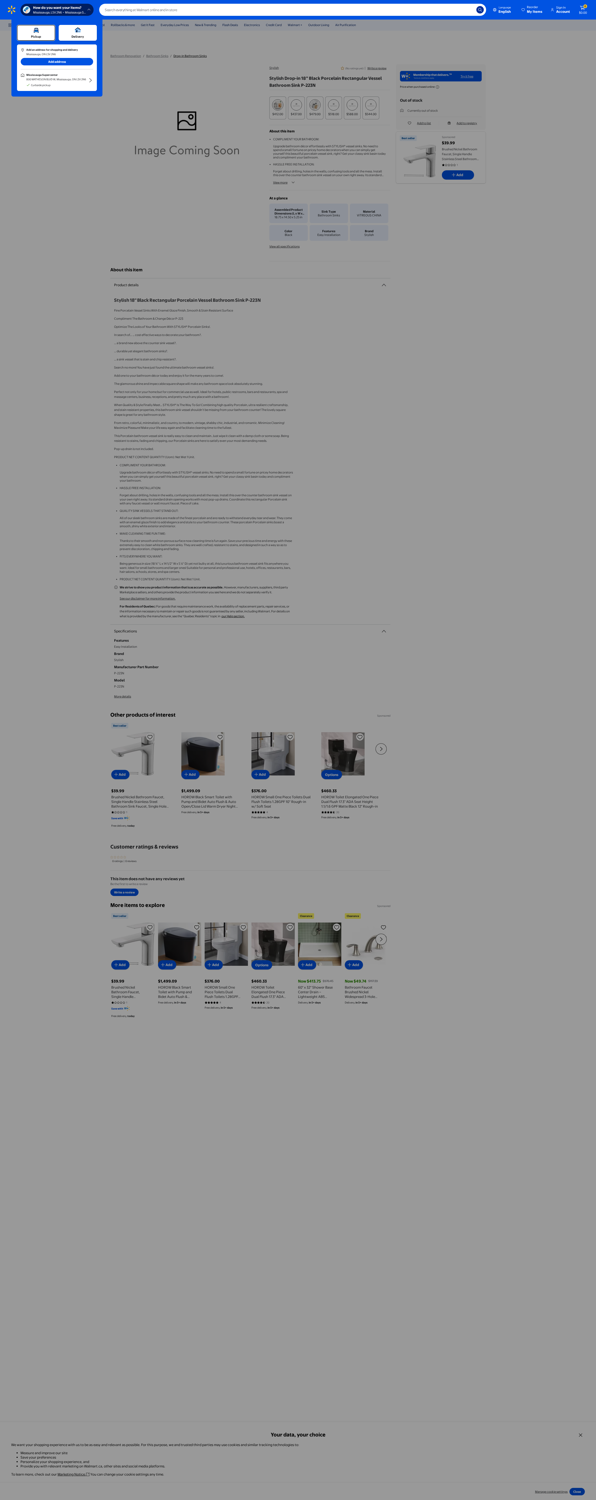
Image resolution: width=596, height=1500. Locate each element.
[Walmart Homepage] (12, 10)
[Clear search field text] (469, 10)
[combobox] (292, 10)
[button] (532, 10)
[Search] (480, 9)
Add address (57, 62)
